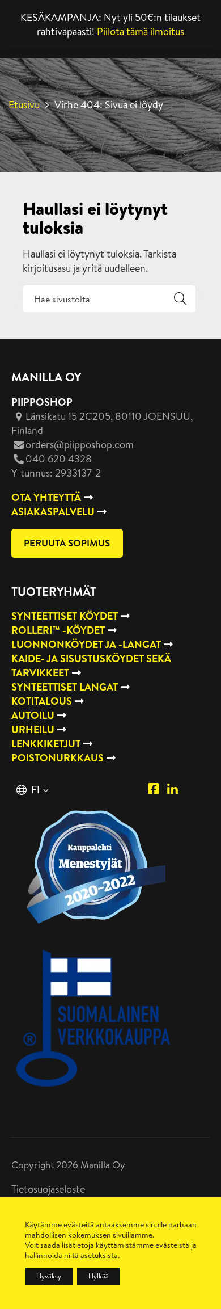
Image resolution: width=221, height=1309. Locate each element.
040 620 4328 (59, 459)
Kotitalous (41, 701)
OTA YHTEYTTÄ (46, 497)
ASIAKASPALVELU (53, 511)
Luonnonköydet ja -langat (86, 644)
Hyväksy (48, 1276)
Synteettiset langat (64, 687)
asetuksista (99, 1255)
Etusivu (24, 105)
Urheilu (32, 729)
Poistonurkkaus (57, 758)
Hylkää (98, 1276)
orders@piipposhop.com (80, 444)
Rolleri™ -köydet (58, 630)
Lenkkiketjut (45, 743)
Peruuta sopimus (67, 542)
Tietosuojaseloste (48, 1189)
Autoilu (32, 715)
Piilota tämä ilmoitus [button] (140, 31)
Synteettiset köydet (64, 616)
